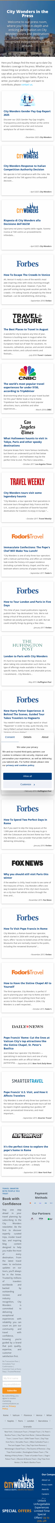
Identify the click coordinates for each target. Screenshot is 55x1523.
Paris (20, 1421)
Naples (10, 1421)
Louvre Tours (18, 1438)
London (30, 1421)
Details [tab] (27, 737)
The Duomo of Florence (36, 1449)
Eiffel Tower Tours (32, 1438)
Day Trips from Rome (26, 1435)
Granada (27, 1426)
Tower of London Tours (34, 1455)
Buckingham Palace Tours (33, 1452)
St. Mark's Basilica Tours (31, 1462)
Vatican (16, 1415)
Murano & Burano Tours (26, 1459)
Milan (49, 1415)
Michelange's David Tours (15, 1449)
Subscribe (12, 1390)
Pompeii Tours (35, 1431)
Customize (25, 784)
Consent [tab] (10, 737)
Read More (27, 116)
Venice (39, 1415)
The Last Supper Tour (16, 1445)
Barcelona (43, 1421)
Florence (28, 1415)
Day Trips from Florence (36, 1445)
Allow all (27, 776)
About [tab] (45, 737)
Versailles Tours (22, 1442)
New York (8, 1431)
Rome (5, 1415)
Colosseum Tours (21, 1431)
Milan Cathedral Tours (39, 1442)
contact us (26, 84)
